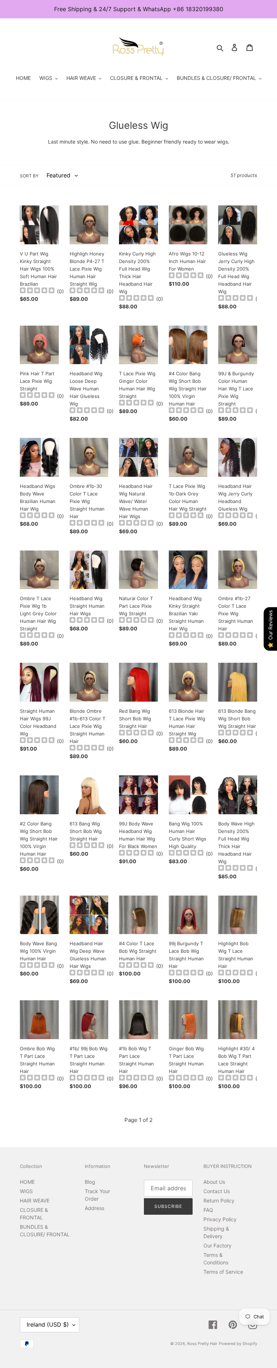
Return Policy (218, 1200)
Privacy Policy (220, 1219)
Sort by (29, 175)
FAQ (208, 1210)
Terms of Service (223, 1272)
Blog (90, 1182)
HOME (27, 1182)
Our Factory (217, 1245)
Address (94, 1208)
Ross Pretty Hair (202, 1343)
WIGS (26, 1191)
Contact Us (216, 1191)
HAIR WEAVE (34, 1200)
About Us (214, 1182)
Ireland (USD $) (48, 1324)
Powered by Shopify (238, 1343)
